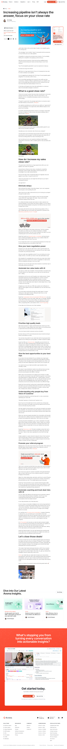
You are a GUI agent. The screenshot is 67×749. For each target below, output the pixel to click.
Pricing (33, 1)
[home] (4, 2)
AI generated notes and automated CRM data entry (34, 297)
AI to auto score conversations (34, 512)
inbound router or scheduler (35, 236)
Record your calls (27, 429)
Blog (6, 8)
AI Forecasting (23, 522)
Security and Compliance (59, 745)
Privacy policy (50, 745)
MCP (38, 1)
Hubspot (36, 102)
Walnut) (27, 113)
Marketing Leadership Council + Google (28, 211)
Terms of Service (42, 745)
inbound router (31, 342)
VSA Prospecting (44, 302)
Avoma (20, 555)
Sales (9, 8)
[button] (11, 2)
